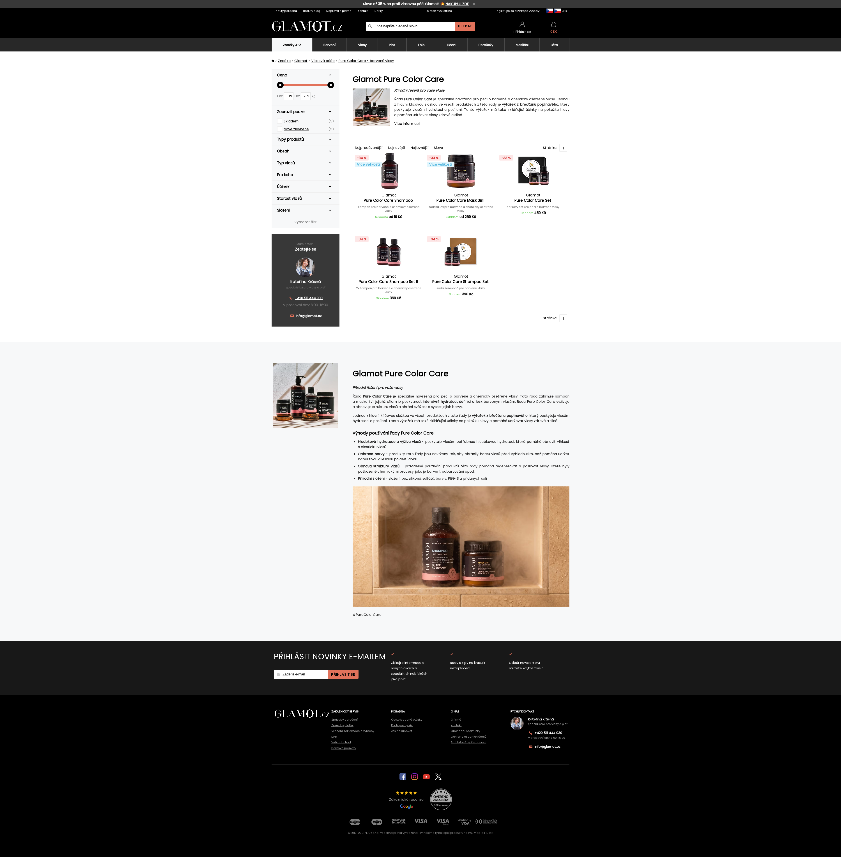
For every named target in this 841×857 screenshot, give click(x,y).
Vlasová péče (323, 60)
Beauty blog (311, 11)
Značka (284, 60)
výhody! (534, 11)
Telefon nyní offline (438, 11)
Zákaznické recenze (406, 799)
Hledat (465, 26)
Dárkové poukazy (343, 748)
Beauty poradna (285, 11)
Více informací (407, 123)
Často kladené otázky (406, 719)
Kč (313, 96)
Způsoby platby (342, 725)
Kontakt (363, 11)
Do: (297, 96)
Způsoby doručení (344, 719)
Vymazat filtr (305, 221)
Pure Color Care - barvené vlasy (366, 60)
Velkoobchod (341, 742)
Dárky (379, 11)
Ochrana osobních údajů (468, 737)
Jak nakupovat (401, 731)
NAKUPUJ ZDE (457, 3)
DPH (334, 737)
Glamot (300, 60)
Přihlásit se (343, 674)
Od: (280, 96)
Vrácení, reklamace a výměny (352, 731)
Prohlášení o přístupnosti (468, 742)
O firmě (456, 719)
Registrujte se (504, 11)
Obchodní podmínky (465, 731)
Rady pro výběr (402, 725)
